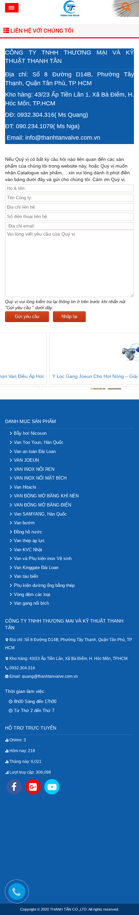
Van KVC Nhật (27, 549)
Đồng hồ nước (27, 531)
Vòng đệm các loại (31, 594)
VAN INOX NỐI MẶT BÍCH (39, 478)
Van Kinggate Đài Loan (35, 567)
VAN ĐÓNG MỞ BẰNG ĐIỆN (41, 504)
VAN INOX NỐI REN (33, 469)
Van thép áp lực (28, 540)
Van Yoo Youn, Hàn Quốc (37, 442)
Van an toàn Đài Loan (34, 451)
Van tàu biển (25, 576)
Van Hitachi (24, 487)
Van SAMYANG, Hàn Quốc (39, 514)
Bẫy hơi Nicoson (29, 433)
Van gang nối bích (30, 603)
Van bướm (23, 522)
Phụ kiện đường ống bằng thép (43, 585)
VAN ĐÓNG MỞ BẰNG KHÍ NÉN (45, 495)
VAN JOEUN (25, 460)
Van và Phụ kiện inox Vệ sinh (42, 558)
